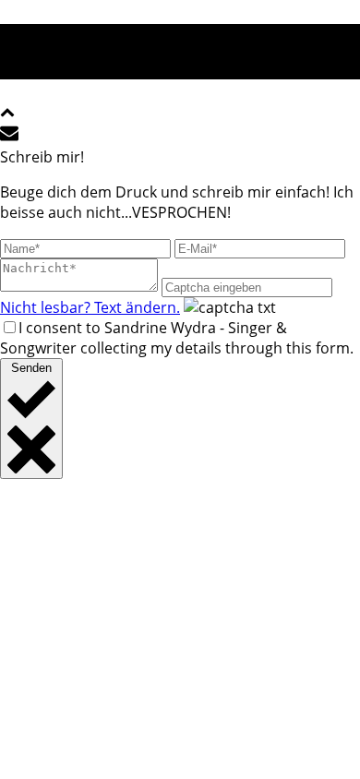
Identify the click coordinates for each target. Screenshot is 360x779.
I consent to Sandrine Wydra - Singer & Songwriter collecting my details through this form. (177, 338)
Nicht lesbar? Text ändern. (90, 307)
